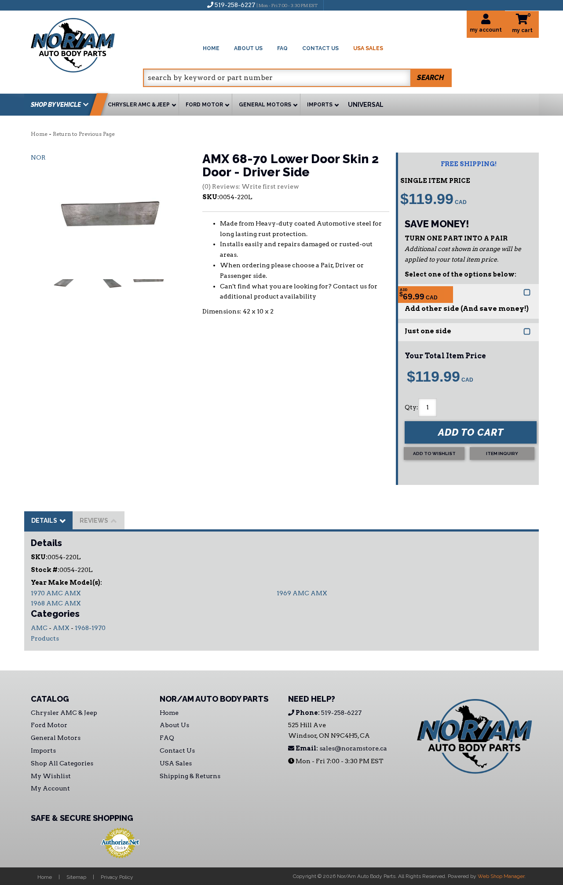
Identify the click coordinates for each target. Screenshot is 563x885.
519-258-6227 (328, 712)
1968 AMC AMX (56, 603)
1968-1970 (90, 627)
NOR (38, 157)
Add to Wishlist (434, 453)
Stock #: (45, 569)
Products (45, 638)
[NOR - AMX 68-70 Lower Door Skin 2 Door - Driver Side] (110, 218)
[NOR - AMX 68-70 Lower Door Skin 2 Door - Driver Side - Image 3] (148, 296)
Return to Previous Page (84, 134)
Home (39, 134)
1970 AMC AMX (56, 593)
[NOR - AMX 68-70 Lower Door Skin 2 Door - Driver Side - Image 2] (109, 296)
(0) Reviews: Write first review (250, 186)
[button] (297, 78)
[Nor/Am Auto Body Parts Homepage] (87, 44)
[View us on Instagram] (349, 4)
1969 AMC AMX (302, 593)
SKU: (210, 196)
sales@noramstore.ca (340, 748)
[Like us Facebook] (335, 4)
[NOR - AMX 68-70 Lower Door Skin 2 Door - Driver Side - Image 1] (69, 296)
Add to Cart (471, 432)
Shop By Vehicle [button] (56, 104)
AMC (39, 627)
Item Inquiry (502, 453)
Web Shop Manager (501, 876)
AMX (61, 627)
